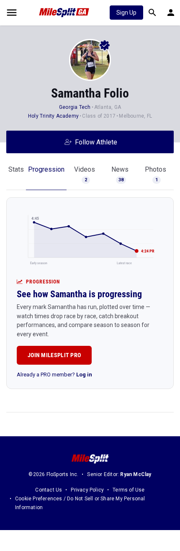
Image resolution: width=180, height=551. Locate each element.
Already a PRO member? (54, 374)
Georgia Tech (74, 107)
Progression (46, 169)
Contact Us (48, 490)
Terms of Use (128, 490)
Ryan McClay (135, 474)
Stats (16, 169)
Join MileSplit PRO (54, 355)
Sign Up (126, 12)
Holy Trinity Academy (53, 116)
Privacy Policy (87, 490)
